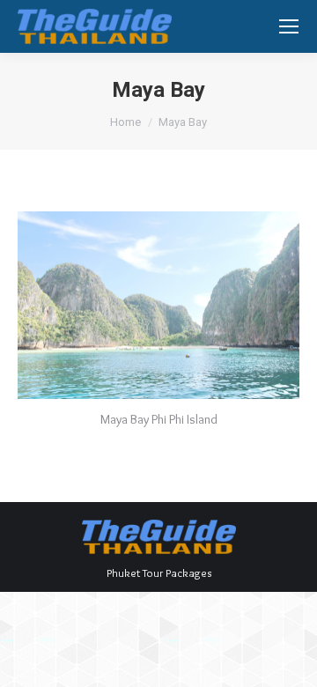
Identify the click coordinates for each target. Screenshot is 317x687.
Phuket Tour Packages (159, 572)
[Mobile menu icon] (288, 26)
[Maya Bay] (158, 305)
